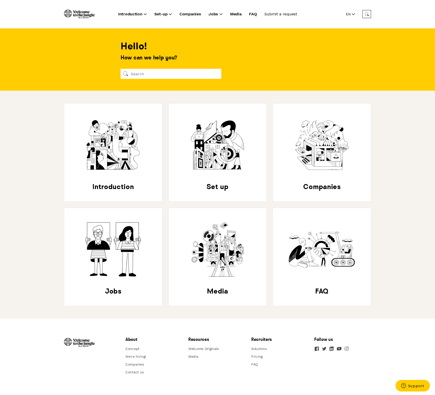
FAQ (253, 14)
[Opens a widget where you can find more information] (412, 386)
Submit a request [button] (280, 14)
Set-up (160, 14)
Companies (190, 14)
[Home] (79, 14)
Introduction (130, 14)
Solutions (259, 349)
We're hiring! (135, 356)
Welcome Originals (203, 349)
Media (236, 14)
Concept (132, 349)
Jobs (213, 14)
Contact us (134, 372)
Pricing (257, 356)
